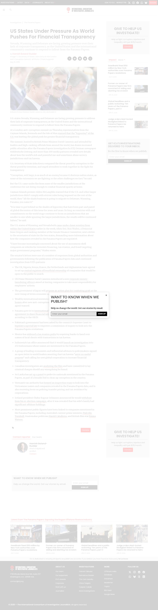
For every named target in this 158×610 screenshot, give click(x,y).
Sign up (102, 313)
